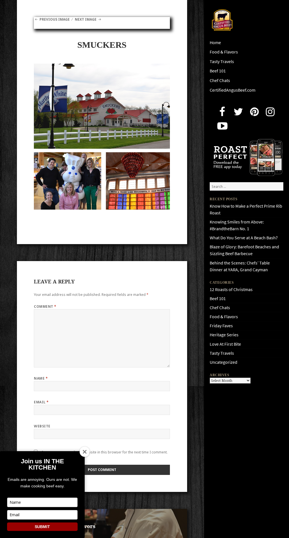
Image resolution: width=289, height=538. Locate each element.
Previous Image (54, 19)
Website (42, 426)
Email (41, 402)
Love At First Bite (225, 344)
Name (41, 378)
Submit (42, 526)
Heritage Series (224, 335)
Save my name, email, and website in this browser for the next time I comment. (104, 452)
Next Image (86, 19)
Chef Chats (220, 80)
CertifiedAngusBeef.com (232, 90)
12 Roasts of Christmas (231, 289)
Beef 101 (218, 71)
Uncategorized (223, 362)
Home (215, 43)
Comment (45, 306)
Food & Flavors (224, 52)
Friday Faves (221, 326)
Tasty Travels (222, 61)
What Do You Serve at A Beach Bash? (244, 238)
